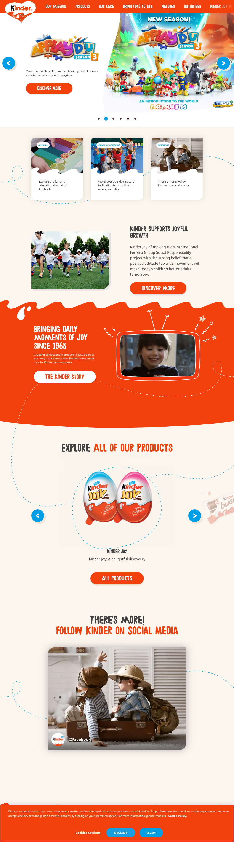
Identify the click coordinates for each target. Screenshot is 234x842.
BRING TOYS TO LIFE (137, 6)
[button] (9, 63)
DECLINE (120, 833)
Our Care (106, 6)
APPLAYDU (57, 169)
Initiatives (192, 6)
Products (82, 6)
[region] (117, 823)
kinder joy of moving (117, 169)
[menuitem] (56, 6)
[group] (117, 507)
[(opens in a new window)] (177, 169)
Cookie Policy (177, 816)
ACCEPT (151, 833)
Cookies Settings (88, 833)
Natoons (168, 6)
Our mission (56, 6)
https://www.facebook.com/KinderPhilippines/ (71, 739)
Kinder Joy (117, 500)
